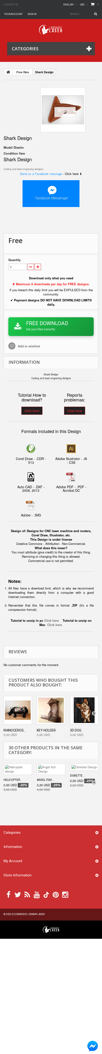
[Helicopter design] (18, 769)
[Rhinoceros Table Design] (18, 710)
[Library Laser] (51, 30)
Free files (22, 72)
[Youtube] (37, 894)
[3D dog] (84, 710)
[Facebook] (8, 894)
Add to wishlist (28, 346)
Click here (31, 410)
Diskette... (77, 775)
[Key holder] (51, 710)
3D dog (75, 730)
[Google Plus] (46, 895)
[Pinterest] (56, 894)
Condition (11, 153)
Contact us (11, 4)
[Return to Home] (8, 72)
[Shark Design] (63, 110)
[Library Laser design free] (51, 929)
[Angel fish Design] (51, 769)
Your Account (13, 14)
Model (8, 147)
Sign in (32, 14)
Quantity (14, 260)
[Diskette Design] (84, 767)
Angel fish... (45, 780)
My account (13, 861)
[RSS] (27, 894)
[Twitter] (17, 894)
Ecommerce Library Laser (28, 914)
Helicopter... (13, 780)
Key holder (46, 730)
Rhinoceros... (15, 730)
